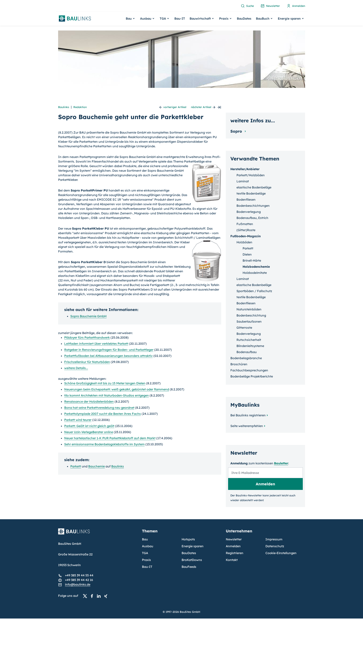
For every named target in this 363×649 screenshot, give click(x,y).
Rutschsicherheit (248, 340)
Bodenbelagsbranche (246, 358)
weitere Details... (76, 368)
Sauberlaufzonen (249, 321)
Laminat (242, 181)
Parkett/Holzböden (250, 175)
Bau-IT (179, 18)
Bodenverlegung (248, 212)
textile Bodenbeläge (251, 193)
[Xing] (106, 595)
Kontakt (232, 560)
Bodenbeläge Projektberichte (251, 376)
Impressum (273, 539)
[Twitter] (86, 595)
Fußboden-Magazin (245, 236)
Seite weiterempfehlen (246, 426)
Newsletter (234, 539)
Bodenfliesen (246, 199)
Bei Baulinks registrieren (248, 415)
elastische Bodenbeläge (253, 187)
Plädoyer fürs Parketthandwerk (87, 337)
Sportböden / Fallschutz (254, 291)
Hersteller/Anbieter (245, 169)
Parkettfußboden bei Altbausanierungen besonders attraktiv (108, 356)
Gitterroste (244, 327)
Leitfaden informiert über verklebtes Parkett (96, 343)
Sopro (236, 131)
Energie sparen (193, 546)
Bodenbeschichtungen (253, 206)
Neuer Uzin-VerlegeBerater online (88, 432)
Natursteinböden (248, 309)
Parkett (75, 466)
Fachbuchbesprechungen (249, 370)
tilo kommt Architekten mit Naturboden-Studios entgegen (106, 395)
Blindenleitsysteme (250, 346)
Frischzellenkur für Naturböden (87, 362)
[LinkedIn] (99, 595)
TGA (145, 553)
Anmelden (233, 546)
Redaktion (80, 107)
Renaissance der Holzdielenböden (89, 401)
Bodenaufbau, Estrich (252, 218)
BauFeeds (189, 567)
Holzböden (244, 242)
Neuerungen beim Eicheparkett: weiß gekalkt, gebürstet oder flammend (116, 389)
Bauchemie (96, 466)
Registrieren (234, 553)
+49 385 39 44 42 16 (79, 580)
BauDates (244, 18)
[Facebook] (93, 595)
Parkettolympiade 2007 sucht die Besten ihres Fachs (102, 414)
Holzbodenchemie (256, 266)
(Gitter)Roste (245, 230)
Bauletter (281, 463)
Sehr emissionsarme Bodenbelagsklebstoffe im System (104, 444)
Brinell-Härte (252, 260)
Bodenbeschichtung (251, 315)
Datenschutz (274, 546)
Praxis (146, 560)
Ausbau (147, 546)
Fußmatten (244, 224)
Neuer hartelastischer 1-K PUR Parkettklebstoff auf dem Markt (109, 438)
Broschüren (238, 364)
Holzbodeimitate (255, 273)
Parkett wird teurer (77, 420)
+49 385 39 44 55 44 (79, 575)
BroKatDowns (192, 560)
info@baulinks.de (77, 584)
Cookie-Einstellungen (280, 553)
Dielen (247, 254)
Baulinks (63, 107)
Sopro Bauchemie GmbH (88, 316)
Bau (145, 539)
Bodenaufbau (246, 352)
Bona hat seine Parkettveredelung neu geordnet (99, 407)
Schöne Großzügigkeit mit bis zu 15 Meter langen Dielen (104, 383)
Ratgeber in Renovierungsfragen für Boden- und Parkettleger (108, 350)
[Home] (97, 533)
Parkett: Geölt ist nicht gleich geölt (89, 426)
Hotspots (188, 539)
